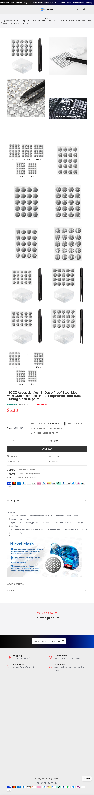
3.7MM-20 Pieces (55, 428)
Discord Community (16, 754)
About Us (53, 694)
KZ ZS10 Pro (12, 736)
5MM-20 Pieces (38, 424)
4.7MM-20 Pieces (55, 424)
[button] (85, 9)
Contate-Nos (55, 698)
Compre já (47, 449)
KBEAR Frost (12, 744)
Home (47, 18)
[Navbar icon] (8, 9)
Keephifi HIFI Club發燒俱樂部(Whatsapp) (24, 758)
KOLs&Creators (56, 754)
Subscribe (57, 641)
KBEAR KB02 (12, 732)
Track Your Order (56, 736)
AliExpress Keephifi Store (60, 728)
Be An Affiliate (55, 758)
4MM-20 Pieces (38, 428)
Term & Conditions (57, 706)
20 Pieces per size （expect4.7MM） (47, 433)
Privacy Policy (55, 710)
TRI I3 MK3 (11, 728)
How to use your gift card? (60, 714)
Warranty (53, 718)
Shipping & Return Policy (59, 702)
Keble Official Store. (57, 732)
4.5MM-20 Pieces (74, 424)
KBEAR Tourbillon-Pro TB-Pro (19, 740)
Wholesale (53, 762)
